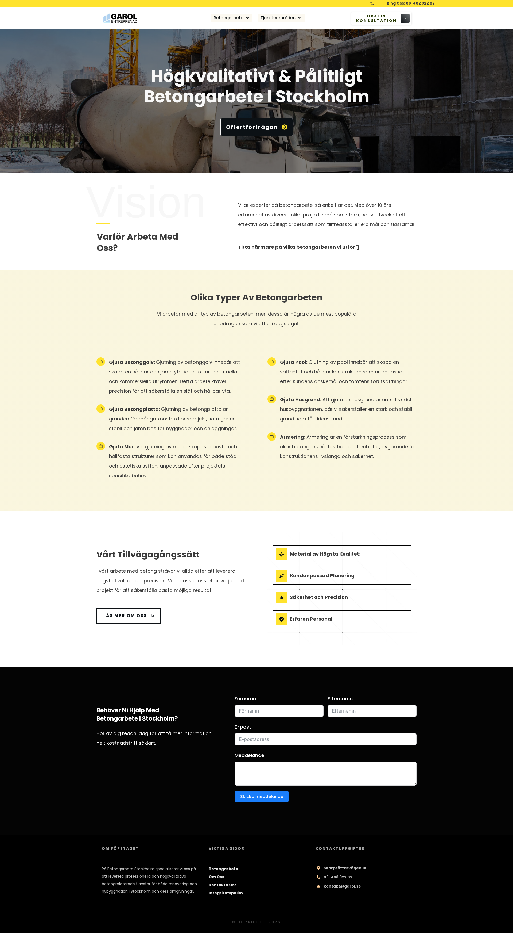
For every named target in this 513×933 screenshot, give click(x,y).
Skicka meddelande (261, 796)
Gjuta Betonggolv (131, 362)
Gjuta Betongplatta (134, 409)
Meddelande (249, 755)
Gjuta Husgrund (300, 399)
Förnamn (245, 698)
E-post (243, 727)
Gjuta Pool (293, 362)
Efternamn (340, 698)
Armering (292, 437)
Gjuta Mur (121, 446)
